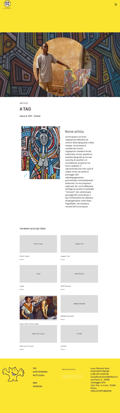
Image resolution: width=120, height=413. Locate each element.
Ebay (35, 383)
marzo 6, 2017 (26, 116)
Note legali (39, 375)
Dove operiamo (40, 372)
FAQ (34, 368)
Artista (24, 103)
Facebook (37, 386)
